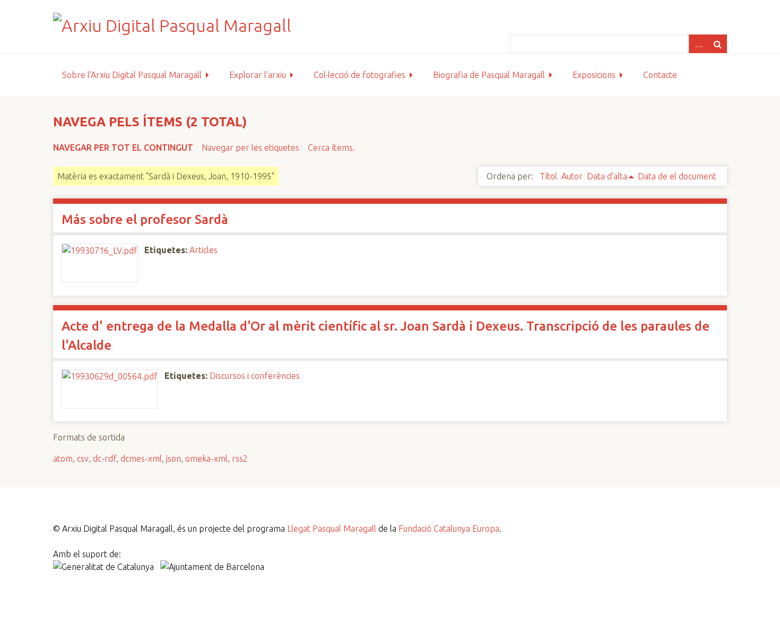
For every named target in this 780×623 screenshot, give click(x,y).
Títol (548, 176)
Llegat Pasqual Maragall (331, 528)
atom (63, 458)
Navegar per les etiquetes (250, 147)
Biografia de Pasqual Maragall (489, 75)
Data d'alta (607, 176)
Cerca (717, 43)
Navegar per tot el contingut (123, 147)
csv (83, 458)
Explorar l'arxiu (257, 75)
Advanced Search (698, 43)
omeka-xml (206, 458)
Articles (203, 250)
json (173, 458)
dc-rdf (104, 458)
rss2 (240, 458)
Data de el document (677, 176)
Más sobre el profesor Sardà (145, 219)
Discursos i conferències (255, 375)
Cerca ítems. (331, 147)
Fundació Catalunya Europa (448, 528)
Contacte (660, 75)
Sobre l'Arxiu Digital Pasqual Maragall (132, 75)
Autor (572, 176)
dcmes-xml (141, 458)
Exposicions (594, 75)
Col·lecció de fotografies (359, 75)
